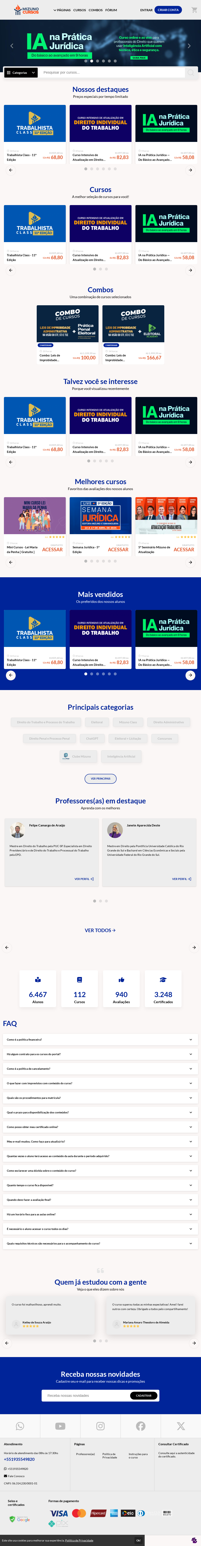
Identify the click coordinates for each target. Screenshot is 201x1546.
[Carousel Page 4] (103, 61)
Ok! (138, 1540)
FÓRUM (111, 10)
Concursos (165, 738)
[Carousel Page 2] (92, 61)
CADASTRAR (144, 1395)
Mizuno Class (128, 722)
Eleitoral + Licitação (128, 738)
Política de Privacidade (109, 1455)
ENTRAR (146, 10)
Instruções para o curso (138, 1455)
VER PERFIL (82, 879)
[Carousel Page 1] (86, 61)
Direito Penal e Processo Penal (49, 738)
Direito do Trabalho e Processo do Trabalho (46, 722)
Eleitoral (97, 722)
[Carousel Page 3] (97, 169)
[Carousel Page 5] (109, 61)
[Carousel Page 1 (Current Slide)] (86, 169)
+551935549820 (18, 1468)
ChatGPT (92, 738)
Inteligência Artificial (121, 756)
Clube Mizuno (81, 756)
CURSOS (79, 10)
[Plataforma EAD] (194, 1540)
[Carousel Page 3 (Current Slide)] (97, 61)
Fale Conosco (16, 1476)
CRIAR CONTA (168, 10)
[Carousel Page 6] (115, 61)
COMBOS (96, 10)
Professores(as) (85, 1454)
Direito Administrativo (168, 722)
